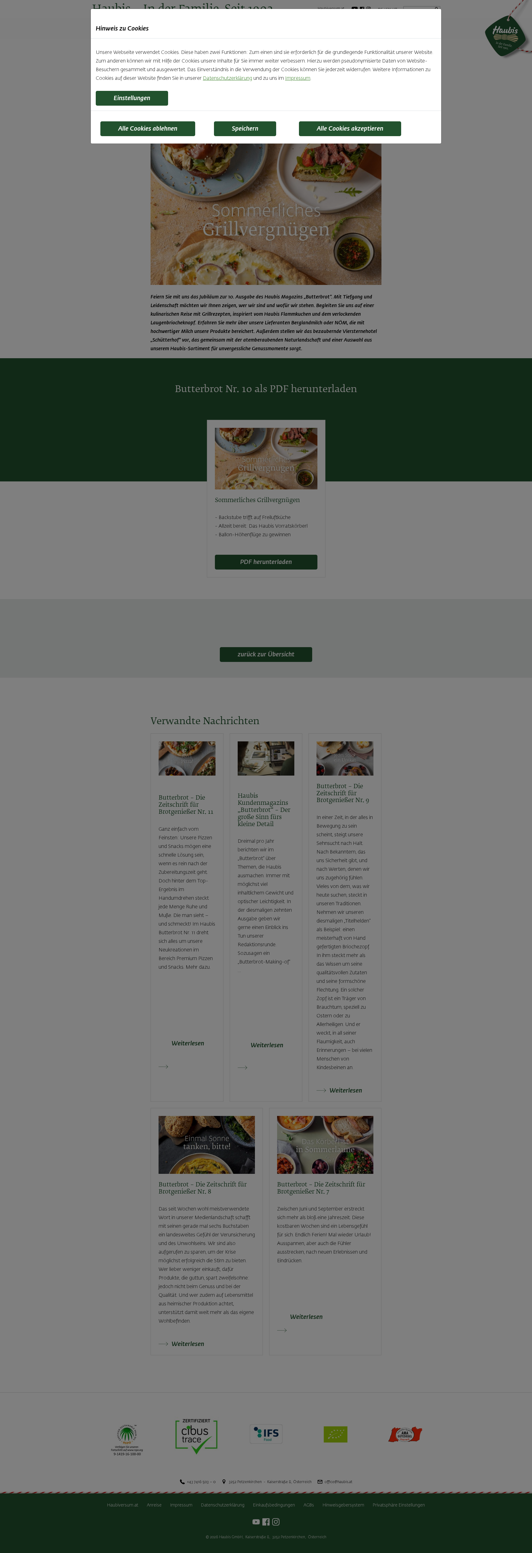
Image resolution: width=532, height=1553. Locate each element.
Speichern (245, 129)
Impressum (297, 78)
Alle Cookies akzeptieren (350, 129)
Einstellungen (132, 98)
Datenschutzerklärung (227, 78)
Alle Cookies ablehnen (147, 129)
